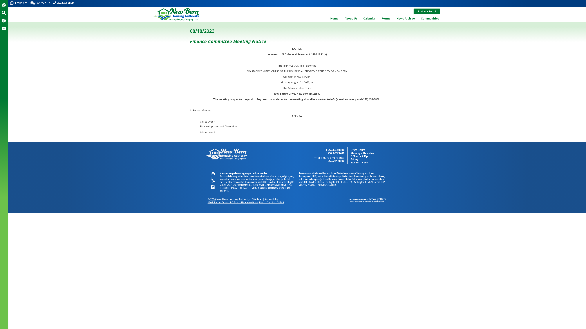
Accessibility (272, 199)
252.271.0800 (336, 161)
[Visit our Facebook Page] (4, 20)
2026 (213, 199)
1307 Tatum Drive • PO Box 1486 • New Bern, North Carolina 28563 (246, 202)
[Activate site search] (4, 13)
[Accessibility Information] (4, 5)
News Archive (405, 18)
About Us (351, 18)
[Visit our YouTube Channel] (4, 28)
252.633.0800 (65, 3)
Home (334, 18)
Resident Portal (427, 11)
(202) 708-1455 (240, 187)
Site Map (257, 199)
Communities (430, 18)
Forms (386, 18)
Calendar (369, 18)
